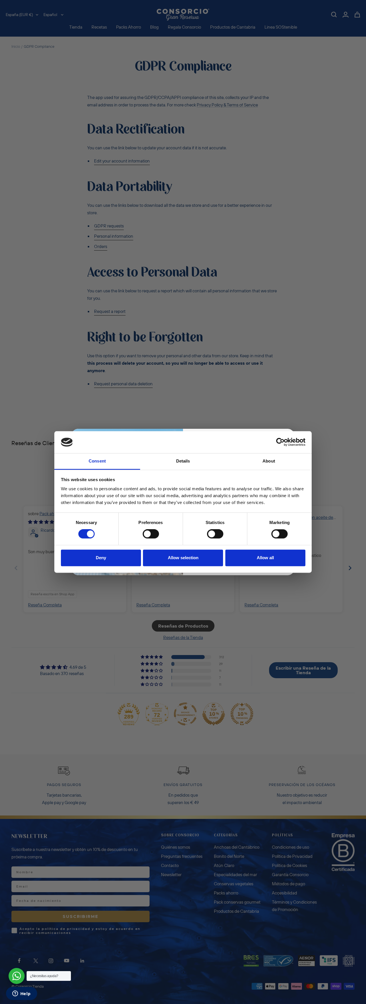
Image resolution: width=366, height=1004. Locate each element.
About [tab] (268, 461)
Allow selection (183, 557)
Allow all (265, 557)
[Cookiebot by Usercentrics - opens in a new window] (280, 442)
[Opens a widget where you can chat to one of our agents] (21, 994)
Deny (101, 557)
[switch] (151, 534)
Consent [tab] (97, 461)
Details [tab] (183, 461)
